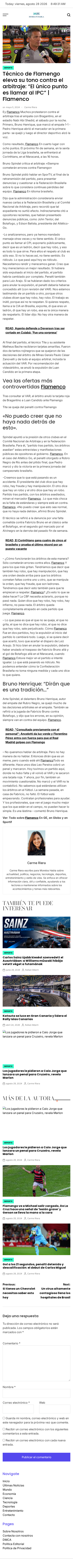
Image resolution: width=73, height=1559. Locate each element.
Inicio (6, 1481)
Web (42, 1402)
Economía (9, 1494)
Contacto (9, 1515)
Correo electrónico (16, 1402)
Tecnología (10, 1502)
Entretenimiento (13, 1510)
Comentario (11, 1343)
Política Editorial (13, 1544)
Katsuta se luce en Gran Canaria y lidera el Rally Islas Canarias (35, 1017)
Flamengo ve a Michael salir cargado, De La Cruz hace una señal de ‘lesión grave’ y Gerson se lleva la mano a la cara (35, 1209)
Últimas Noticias (13, 1485)
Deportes (9, 1506)
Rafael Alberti (32, 970)
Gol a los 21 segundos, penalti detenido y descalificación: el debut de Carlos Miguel (34, 1266)
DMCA (7, 1539)
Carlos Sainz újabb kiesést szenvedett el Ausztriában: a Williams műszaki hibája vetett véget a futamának (33, 960)
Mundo (7, 1489)
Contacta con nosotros (18, 1535)
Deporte (8, 68)
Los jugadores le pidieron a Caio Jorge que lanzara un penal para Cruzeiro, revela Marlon (35, 1074)
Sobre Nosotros (13, 1531)
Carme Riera (30, 107)
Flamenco (13, 112)
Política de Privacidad (17, 1548)
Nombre (9, 1387)
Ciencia (8, 1498)
